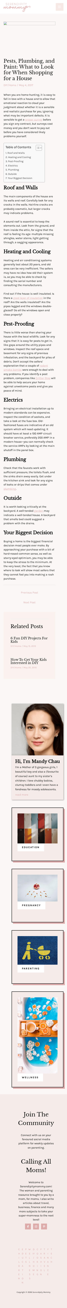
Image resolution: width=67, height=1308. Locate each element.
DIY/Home (10, 85)
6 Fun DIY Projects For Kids (29, 639)
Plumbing (13, 169)
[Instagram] (36, 1226)
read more (21, 794)
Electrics (13, 165)
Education (22, 1266)
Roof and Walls (16, 152)
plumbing (10, 488)
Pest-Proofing (15, 161)
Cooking (37, 1262)
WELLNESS (30, 1077)
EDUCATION (31, 847)
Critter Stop (43, 378)
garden (39, 510)
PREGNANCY (31, 905)
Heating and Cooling (19, 157)
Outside (12, 174)
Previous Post (29, 592)
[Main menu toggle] (59, 7)
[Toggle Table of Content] (37, 148)
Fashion (41, 1262)
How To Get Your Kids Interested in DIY (29, 661)
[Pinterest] (44, 1226)
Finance (48, 1262)
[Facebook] (28, 1226)
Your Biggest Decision (20, 178)
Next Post (29, 602)
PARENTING (31, 968)
